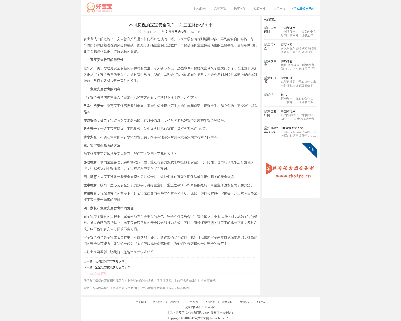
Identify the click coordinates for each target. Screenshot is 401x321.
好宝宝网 (203, 318)
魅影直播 (287, 78)
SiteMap (261, 302)
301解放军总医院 (292, 128)
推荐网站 (259, 8)
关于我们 (141, 302)
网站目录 (200, 8)
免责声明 (210, 302)
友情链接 (227, 302)
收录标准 (158, 302)
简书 (284, 94)
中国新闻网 (288, 27)
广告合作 (193, 302)
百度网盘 (287, 44)
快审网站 (240, 8)
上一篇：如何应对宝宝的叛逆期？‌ (105, 261)
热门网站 (279, 8)
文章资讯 (220, 8)
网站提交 (245, 302)
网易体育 (287, 61)
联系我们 (175, 302)
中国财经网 (288, 111)
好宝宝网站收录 (176, 31)
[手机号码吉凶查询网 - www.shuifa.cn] (290, 169)
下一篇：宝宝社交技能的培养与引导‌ (107, 267)
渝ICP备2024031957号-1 (200, 307)
